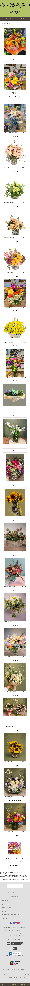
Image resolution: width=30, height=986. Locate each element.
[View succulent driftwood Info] (15, 395)
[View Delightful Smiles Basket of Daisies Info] (15, 327)
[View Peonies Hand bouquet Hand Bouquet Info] (15, 572)
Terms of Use (15, 980)
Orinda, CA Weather (6, 974)
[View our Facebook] (11, 924)
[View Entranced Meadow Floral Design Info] (15, 258)
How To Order (15, 800)
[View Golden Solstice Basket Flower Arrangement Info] (15, 747)
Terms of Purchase (19, 977)
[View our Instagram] (16, 924)
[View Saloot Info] (15, 77)
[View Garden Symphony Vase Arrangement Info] (15, 817)
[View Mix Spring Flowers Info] (15, 363)
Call (5, 984)
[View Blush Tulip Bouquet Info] (15, 707)
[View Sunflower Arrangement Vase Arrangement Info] (15, 502)
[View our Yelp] (19, 924)
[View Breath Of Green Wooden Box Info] (15, 537)
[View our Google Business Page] (13, 924)
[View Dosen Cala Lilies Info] (15, 431)
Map (16, 984)
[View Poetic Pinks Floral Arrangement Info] (15, 153)
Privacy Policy (8, 977)
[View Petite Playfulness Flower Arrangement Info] (15, 188)
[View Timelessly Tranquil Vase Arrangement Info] (15, 223)
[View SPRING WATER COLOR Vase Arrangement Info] (15, 642)
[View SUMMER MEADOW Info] (15, 467)
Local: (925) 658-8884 (15, 936)
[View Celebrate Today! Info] (15, 293)
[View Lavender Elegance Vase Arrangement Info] (15, 782)
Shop (8, 18)
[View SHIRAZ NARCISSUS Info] (15, 607)
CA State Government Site (21, 974)
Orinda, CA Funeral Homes (11, 969)
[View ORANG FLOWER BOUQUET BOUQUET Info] (15, 41)
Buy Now (15, 60)
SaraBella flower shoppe (15, 8)
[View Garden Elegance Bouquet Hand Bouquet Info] (15, 677)
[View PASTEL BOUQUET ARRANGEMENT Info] (15, 118)
